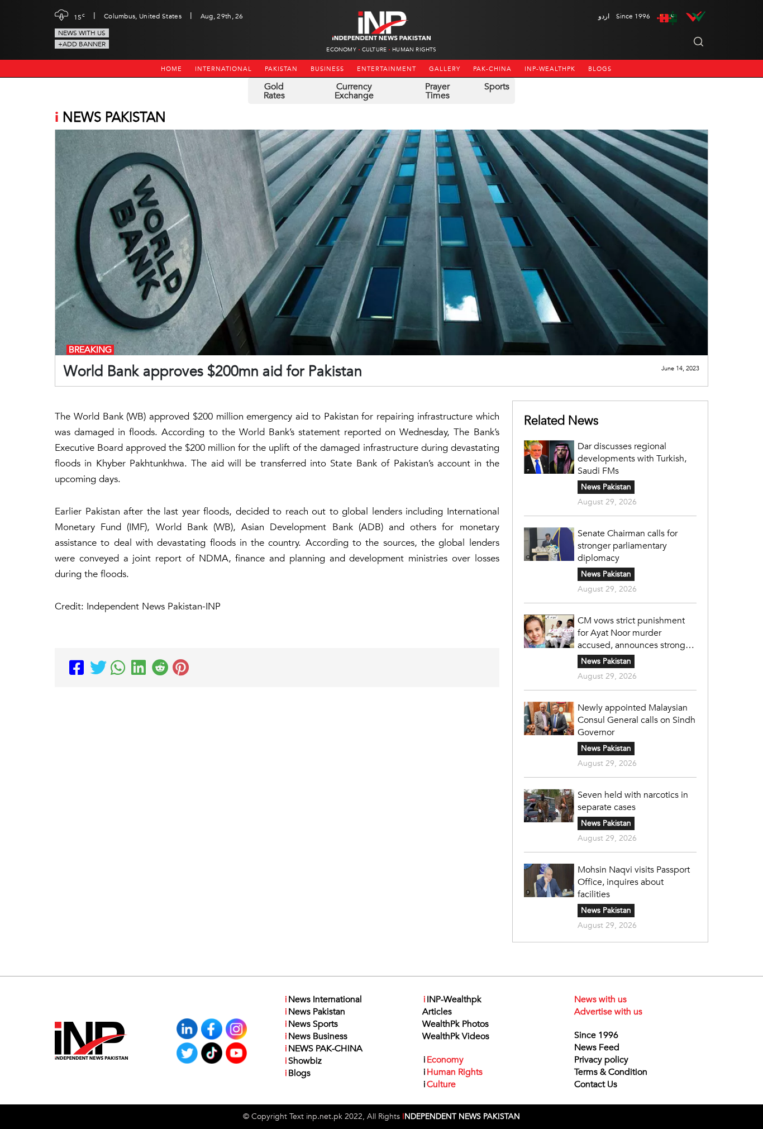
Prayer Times (437, 91)
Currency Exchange (354, 91)
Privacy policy (601, 1060)
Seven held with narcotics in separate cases (633, 801)
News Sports (311, 1024)
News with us (82, 32)
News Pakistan (606, 487)
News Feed (596, 1047)
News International (323, 999)
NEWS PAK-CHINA (324, 1048)
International (223, 69)
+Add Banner (82, 44)
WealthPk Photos (455, 1024)
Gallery (444, 69)
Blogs (600, 69)
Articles (437, 1012)
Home (171, 69)
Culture (374, 50)
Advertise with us (608, 1012)
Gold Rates (274, 91)
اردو (603, 16)
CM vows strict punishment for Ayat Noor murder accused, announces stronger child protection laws (635, 632)
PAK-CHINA (492, 69)
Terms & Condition (610, 1072)
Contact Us (595, 1084)
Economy (341, 50)
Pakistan (281, 69)
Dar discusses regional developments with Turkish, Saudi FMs (632, 458)
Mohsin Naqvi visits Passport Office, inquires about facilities (634, 882)
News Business (316, 1036)
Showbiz (303, 1061)
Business (327, 69)
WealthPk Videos (455, 1036)
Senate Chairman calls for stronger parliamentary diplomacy (628, 545)
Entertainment (386, 69)
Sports (496, 86)
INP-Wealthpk (549, 69)
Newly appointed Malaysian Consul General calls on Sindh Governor (636, 720)
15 (79, 16)
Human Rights (414, 50)
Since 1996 (596, 1035)
